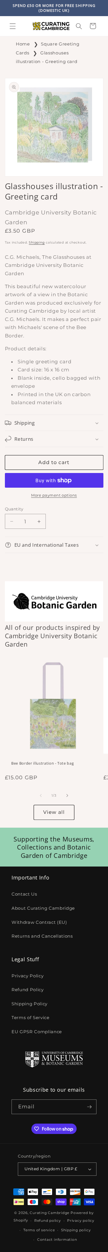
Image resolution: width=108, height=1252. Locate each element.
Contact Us (24, 894)
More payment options (54, 495)
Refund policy (47, 1220)
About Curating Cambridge (43, 908)
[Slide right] (67, 795)
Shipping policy (76, 1230)
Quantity (14, 509)
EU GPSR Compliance (37, 1031)
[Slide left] (40, 795)
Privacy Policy (27, 976)
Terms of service (39, 1230)
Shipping (37, 242)
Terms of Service (31, 1017)
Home (23, 44)
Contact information (57, 1239)
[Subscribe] (89, 1106)
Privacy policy (80, 1220)
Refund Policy (28, 989)
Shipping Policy (30, 1003)
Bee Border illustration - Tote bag (42, 763)
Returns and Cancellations (42, 936)
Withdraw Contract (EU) (39, 922)
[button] (13, 26)
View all (54, 812)
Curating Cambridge (49, 1213)
